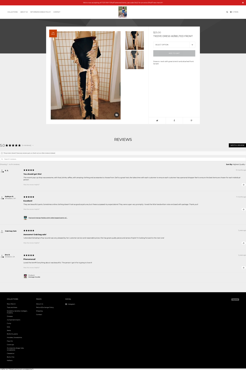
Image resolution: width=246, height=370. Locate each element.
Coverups (10, 344)
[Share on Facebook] (174, 120)
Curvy (9, 323)
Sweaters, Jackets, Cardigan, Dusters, (17, 312)
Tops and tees (12, 307)
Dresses (10, 316)
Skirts (9, 330)
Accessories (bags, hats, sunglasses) (15, 349)
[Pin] (191, 120)
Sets (8, 327)
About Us (24, 12)
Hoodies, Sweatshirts (14, 337)
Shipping (39, 311)
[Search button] (227, 12)
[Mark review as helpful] (243, 184)
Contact (56, 12)
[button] (33, 145)
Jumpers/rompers (13, 320)
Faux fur (10, 341)
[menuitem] (12, 12)
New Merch (11, 304)
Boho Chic (11, 357)
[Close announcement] (242, 2)
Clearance (10, 353)
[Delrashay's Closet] (122, 12)
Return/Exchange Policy (40, 12)
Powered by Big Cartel (235, 299)
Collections (12, 12)
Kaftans (9, 360)
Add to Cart (174, 53)
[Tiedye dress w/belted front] (134, 40)
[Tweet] (157, 120)
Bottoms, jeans (12, 334)
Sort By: (229, 164)
